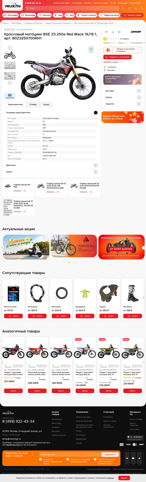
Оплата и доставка (61, 3)
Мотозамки (32, 307)
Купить (16, 316)
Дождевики (80, 307)
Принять (124, 478)
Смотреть (17, 191)
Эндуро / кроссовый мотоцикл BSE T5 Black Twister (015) (131, 373)
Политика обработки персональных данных (128, 469)
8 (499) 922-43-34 (33, 3)
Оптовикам (122, 3)
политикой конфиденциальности (80, 460)
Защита (102, 307)
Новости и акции (100, 3)
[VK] (127, 458)
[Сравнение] (129, 8)
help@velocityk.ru (14, 445)
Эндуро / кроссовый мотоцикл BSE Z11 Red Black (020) (13, 373)
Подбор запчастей (59, 435)
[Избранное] (122, 8)
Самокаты (56, 427)
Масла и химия (10, 307)
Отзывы (33, 104)
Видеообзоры (81, 439)
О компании (76, 3)
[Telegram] (139, 458)
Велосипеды (56, 423)
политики (110, 478)
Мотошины (56, 307)
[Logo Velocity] (12, 5)
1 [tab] (69, 262)
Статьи (113, 3)
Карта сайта (134, 429)
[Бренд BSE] (136, 32)
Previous (2, 248)
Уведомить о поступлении (120, 57)
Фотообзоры (81, 435)
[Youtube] (133, 458)
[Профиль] (141, 8)
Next (144, 248)
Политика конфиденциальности (98, 469)
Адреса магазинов (134, 424)
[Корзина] (135, 8)
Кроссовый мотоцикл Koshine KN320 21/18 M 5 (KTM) (37, 373)
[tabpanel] (26, 247)
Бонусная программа (84, 421)
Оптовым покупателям (108, 426)
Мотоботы (127, 307)
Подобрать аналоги (111, 62)
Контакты (88, 3)
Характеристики (15, 104)
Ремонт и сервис (136, 419)
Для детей (56, 431)
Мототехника (57, 419)
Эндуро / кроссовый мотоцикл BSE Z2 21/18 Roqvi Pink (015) (84, 373)
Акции (46, 104)
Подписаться (110, 455)
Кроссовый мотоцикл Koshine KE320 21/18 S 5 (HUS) (61, 373)
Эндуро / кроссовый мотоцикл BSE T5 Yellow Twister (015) (108, 373)
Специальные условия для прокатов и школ (84, 426)
